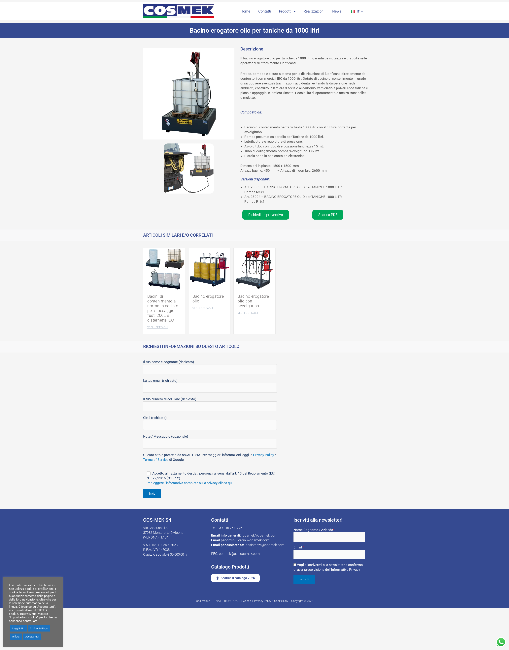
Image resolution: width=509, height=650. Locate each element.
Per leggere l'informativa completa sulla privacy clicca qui (189, 483)
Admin (247, 601)
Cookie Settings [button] (39, 628)
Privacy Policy (263, 455)
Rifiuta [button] (15, 636)
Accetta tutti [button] (32, 636)
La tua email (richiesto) (160, 381)
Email (298, 547)
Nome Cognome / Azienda (313, 530)
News (336, 11)
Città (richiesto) (155, 418)
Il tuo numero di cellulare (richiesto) (169, 399)
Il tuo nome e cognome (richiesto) (168, 362)
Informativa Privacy (345, 570)
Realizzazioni (314, 11)
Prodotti (285, 11)
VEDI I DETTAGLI (157, 327)
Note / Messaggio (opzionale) (165, 436)
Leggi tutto (18, 628)
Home (245, 11)
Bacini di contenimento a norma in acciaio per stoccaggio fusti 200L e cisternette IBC (162, 308)
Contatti (264, 11)
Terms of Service (155, 460)
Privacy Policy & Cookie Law (271, 601)
